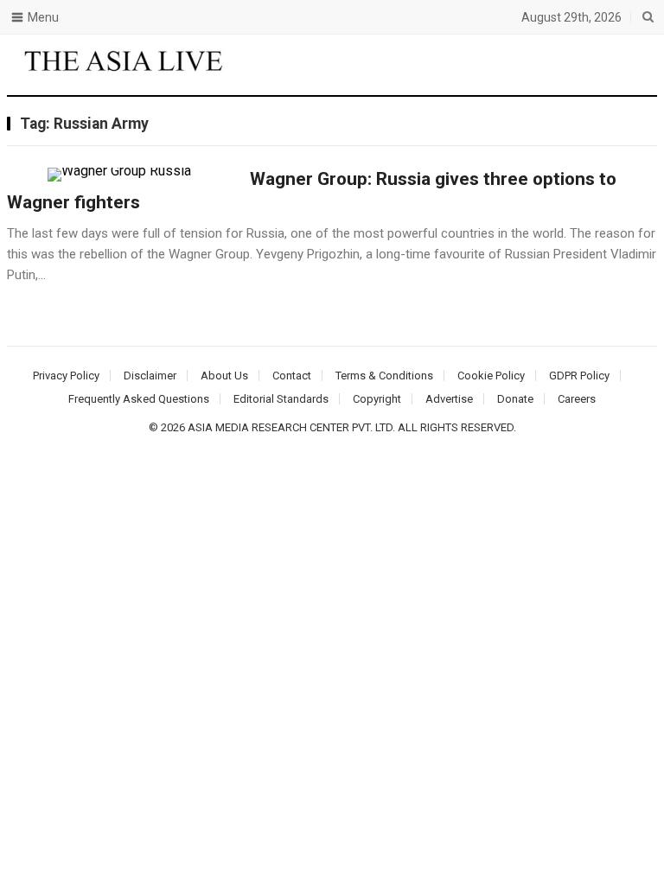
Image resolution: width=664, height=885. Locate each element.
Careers (577, 398)
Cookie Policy (491, 375)
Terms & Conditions (384, 375)
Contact (291, 375)
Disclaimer (150, 375)
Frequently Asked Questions (138, 398)
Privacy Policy (66, 375)
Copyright (377, 398)
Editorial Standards (281, 398)
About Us (224, 375)
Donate (515, 398)
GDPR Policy (579, 375)
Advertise (449, 398)
